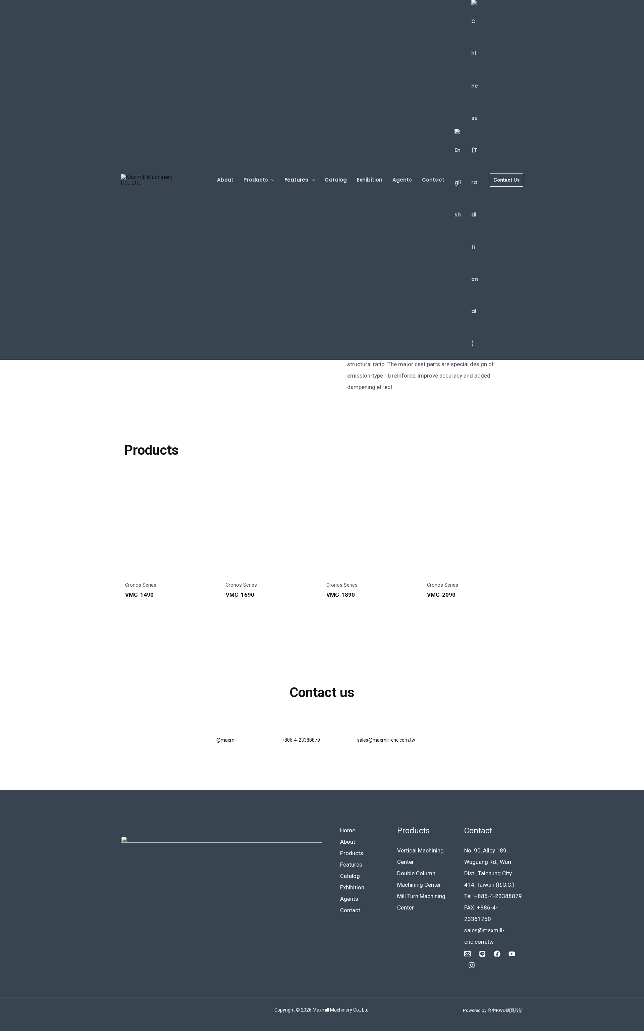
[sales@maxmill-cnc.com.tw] (364, 725)
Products (256, 179)
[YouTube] (511, 953)
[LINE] (482, 953)
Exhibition (369, 179)
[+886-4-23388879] (289, 725)
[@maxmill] (223, 725)
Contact (433, 179)
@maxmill (226, 740)
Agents (402, 179)
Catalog (336, 179)
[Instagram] (471, 965)
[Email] (467, 953)
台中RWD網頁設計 (505, 1010)
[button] (271, 180)
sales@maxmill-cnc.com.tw (386, 740)
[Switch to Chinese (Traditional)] (474, 180)
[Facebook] (497, 953)
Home (347, 830)
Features (296, 179)
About (225, 179)
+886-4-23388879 (301, 740)
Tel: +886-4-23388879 (493, 896)
